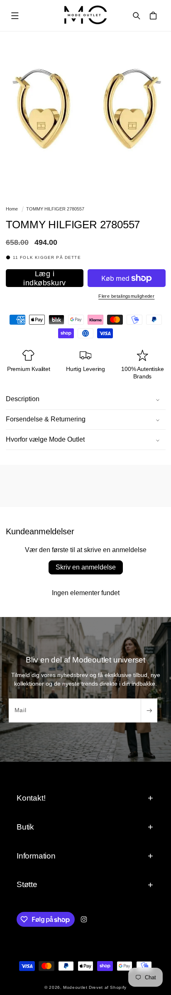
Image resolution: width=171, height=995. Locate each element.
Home (12, 208)
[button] (15, 15)
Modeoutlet (75, 987)
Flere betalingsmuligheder (126, 296)
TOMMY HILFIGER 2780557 (55, 208)
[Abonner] (149, 710)
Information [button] (36, 855)
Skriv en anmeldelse (86, 567)
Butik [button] (25, 827)
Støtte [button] (27, 884)
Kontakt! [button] (31, 798)
